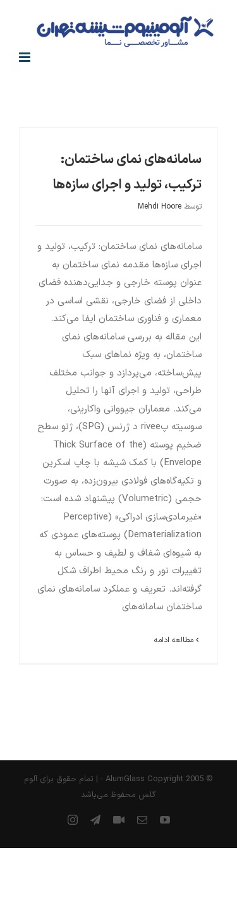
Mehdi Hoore (159, 206)
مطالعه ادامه (175, 640)
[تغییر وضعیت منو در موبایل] (25, 57)
